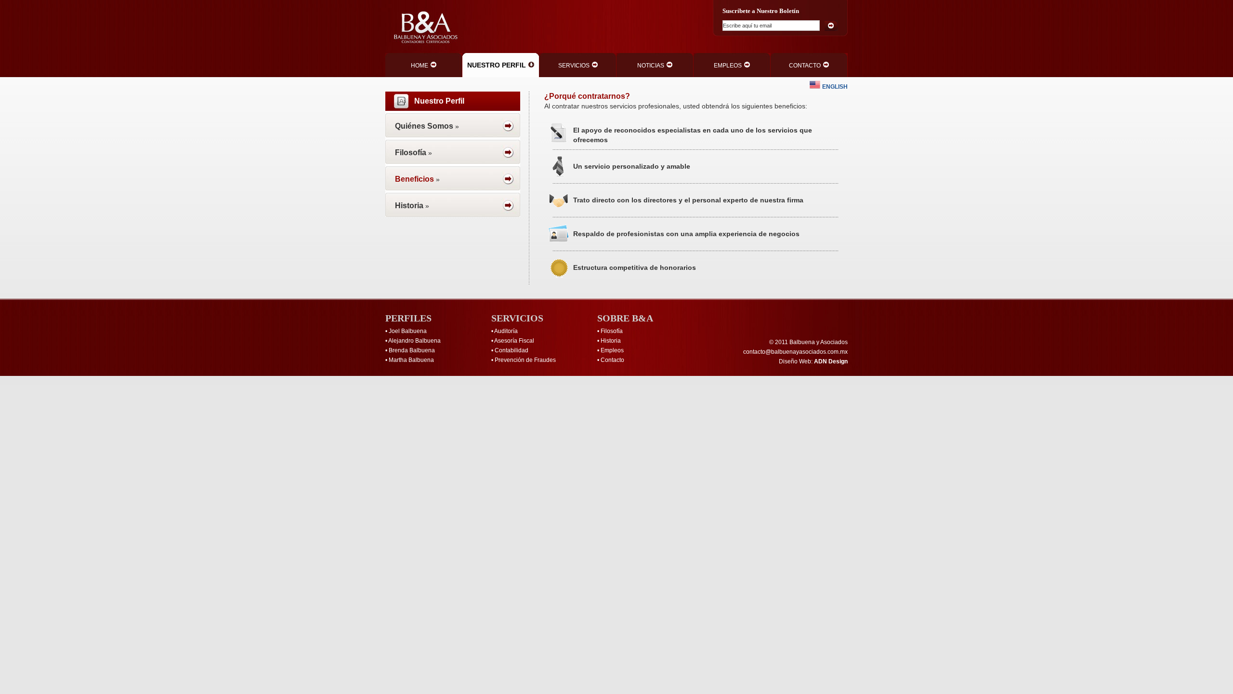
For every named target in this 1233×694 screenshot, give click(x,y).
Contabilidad (511, 350)
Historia (409, 205)
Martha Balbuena (411, 360)
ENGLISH (835, 86)
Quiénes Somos (424, 126)
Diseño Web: (813, 361)
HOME (419, 65)
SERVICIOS (574, 65)
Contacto (612, 360)
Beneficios (414, 179)
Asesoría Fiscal (514, 340)
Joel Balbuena (408, 331)
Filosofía (410, 152)
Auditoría (506, 331)
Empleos (612, 350)
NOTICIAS (650, 65)
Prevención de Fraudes (525, 360)
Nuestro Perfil (439, 101)
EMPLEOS (728, 65)
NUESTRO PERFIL (496, 65)
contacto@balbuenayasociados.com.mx (795, 351)
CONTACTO (805, 65)
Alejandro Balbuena (414, 340)
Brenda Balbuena (412, 350)
